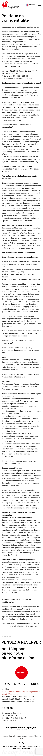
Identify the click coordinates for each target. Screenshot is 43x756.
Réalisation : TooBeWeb (21, 748)
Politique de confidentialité (25, 736)
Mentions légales (8, 736)
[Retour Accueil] (11, 4)
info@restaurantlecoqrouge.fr (20, 78)
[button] (39, 4)
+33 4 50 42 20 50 (9, 720)
